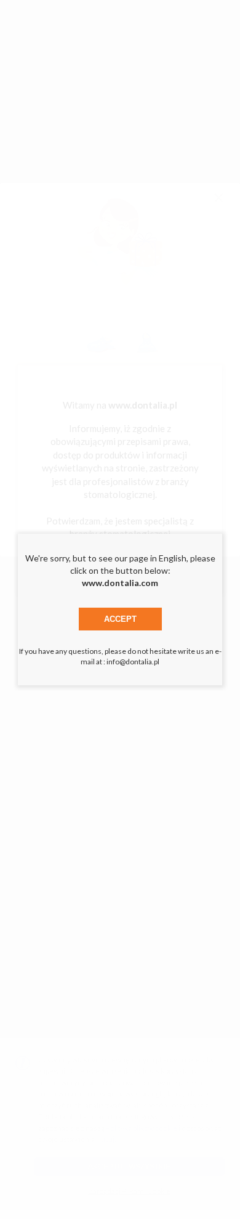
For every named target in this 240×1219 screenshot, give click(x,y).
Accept (120, 619)
